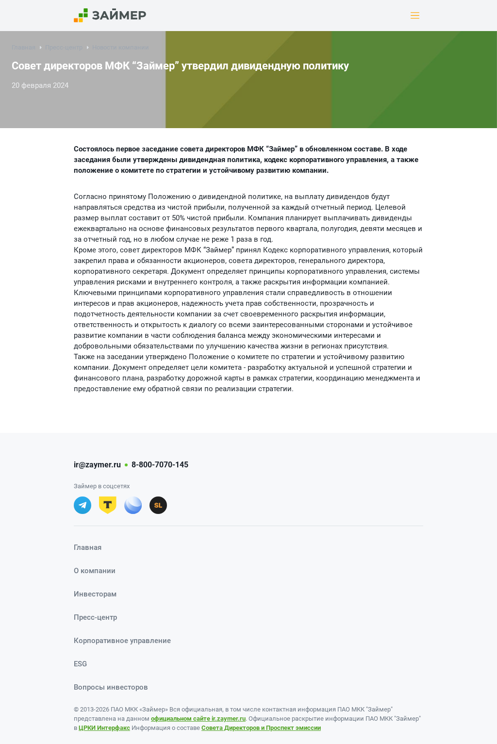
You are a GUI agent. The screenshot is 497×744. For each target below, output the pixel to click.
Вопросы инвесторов (111, 687)
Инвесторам (95, 594)
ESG (80, 664)
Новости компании (120, 47)
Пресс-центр (64, 47)
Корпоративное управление (122, 640)
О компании (95, 570)
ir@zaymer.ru (97, 464)
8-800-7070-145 (160, 464)
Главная (23, 47)
